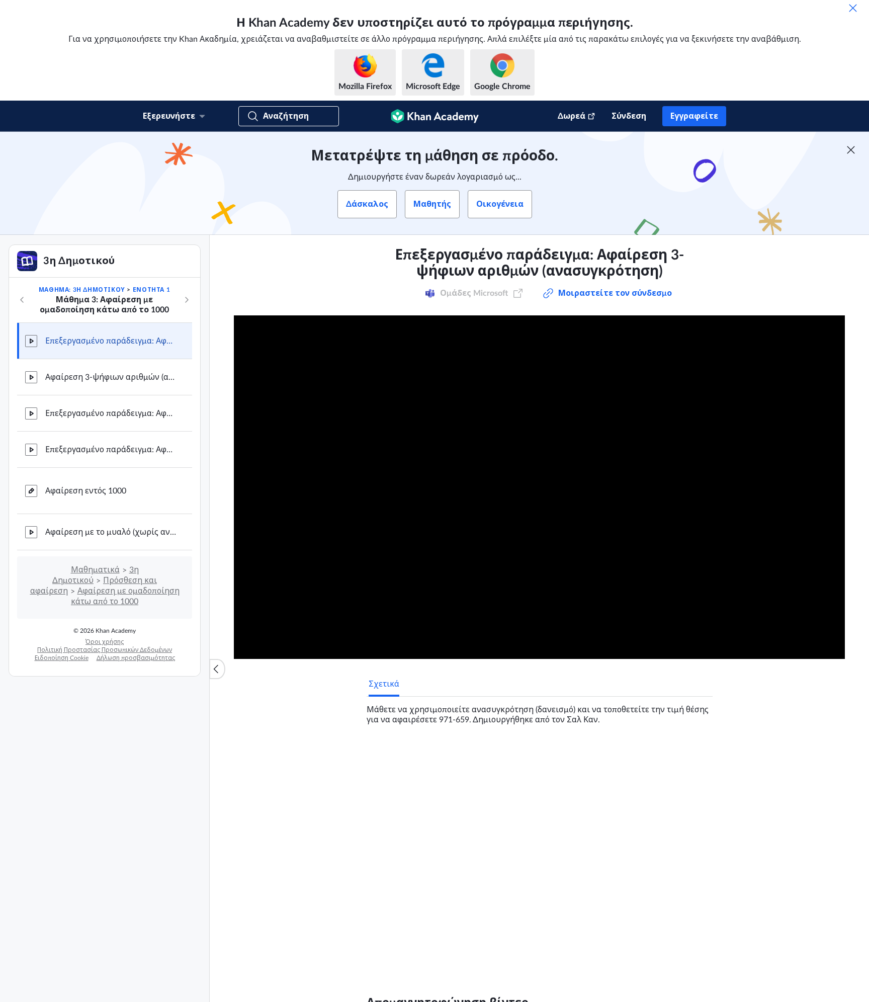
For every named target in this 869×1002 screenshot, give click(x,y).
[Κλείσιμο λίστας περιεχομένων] (217, 669)
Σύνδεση (629, 116)
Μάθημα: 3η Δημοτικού (82, 290)
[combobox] (627, 877)
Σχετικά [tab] (384, 684)
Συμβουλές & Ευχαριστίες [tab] (482, 758)
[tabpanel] (540, 711)
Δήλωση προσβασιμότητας (136, 658)
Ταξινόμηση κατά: (510, 877)
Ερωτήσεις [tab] (399, 758)
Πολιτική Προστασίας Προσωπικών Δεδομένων (104, 650)
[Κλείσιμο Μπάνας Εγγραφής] (851, 150)
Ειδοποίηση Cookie (62, 658)
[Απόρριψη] (853, 8)
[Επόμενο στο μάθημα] (187, 300)
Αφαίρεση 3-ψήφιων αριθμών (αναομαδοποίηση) (110, 377)
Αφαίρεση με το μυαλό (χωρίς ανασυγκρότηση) (110, 532)
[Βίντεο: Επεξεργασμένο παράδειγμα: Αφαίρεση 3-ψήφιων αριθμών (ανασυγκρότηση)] (539, 487)
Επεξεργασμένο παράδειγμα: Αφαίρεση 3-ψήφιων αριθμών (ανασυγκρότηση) (110, 341)
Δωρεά (571, 116)
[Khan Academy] (435, 116)
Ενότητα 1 (151, 290)
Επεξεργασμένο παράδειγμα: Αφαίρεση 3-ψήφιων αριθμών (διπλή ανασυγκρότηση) (110, 413)
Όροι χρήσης (104, 642)
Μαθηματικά (95, 570)
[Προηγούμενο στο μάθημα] (22, 300)
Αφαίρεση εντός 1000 (85, 491)
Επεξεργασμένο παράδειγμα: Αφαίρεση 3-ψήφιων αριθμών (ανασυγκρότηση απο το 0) (110, 450)
